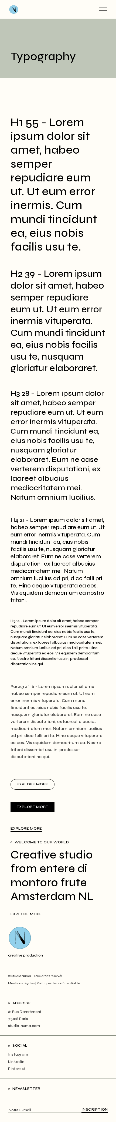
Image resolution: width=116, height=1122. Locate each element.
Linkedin (16, 1061)
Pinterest (16, 1068)
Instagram (18, 1054)
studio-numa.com (24, 1025)
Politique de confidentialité (58, 983)
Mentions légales (21, 983)
